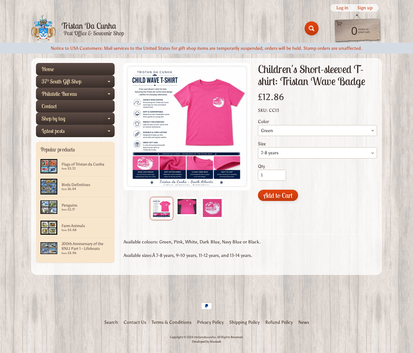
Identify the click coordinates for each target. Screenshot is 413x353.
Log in (342, 8)
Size (262, 143)
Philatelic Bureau (78, 95)
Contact (49, 106)
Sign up (365, 8)
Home (48, 69)
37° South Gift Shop (78, 83)
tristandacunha (205, 337)
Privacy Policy (210, 322)
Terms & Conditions (171, 322)
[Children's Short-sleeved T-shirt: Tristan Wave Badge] (161, 208)
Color (263, 121)
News (303, 322)
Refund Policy (279, 322)
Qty (261, 166)
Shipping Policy (244, 322)
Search (111, 322)
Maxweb (215, 341)
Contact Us (135, 322)
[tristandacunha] (77, 28)
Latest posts (78, 132)
